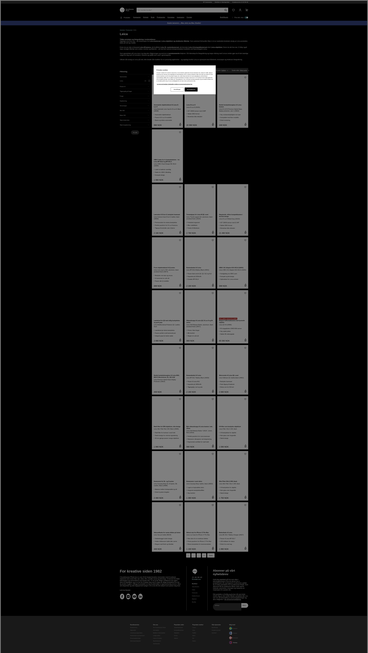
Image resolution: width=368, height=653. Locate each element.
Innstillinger (177, 89)
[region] (185, 79)
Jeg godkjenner (191, 89)
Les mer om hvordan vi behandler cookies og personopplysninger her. (174, 84)
